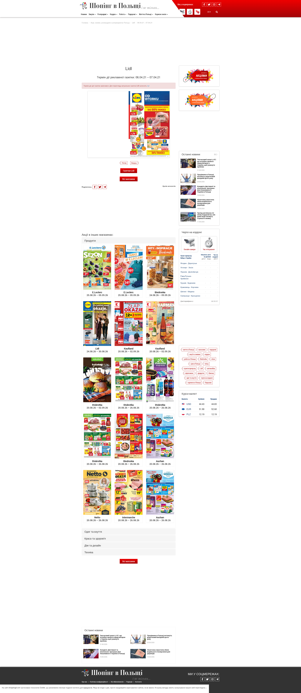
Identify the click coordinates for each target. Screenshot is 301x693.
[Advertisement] (150, 44)
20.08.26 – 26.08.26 (128, 406)
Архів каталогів (169, 186)
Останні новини (191, 154)
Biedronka (203, 359)
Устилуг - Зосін (186, 267)
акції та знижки (194, 354)
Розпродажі (102, 14)
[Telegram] (219, 4)
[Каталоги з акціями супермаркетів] (197, 12)
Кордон (113, 14)
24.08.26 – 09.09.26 (160, 294)
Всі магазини (128, 178)
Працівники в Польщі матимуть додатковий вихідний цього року (159, 637)
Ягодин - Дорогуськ (188, 263)
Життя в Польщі (145, 14)
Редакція (129, 682)
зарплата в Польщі (194, 382)
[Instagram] (214, 4)
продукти (201, 373)
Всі (215, 154)
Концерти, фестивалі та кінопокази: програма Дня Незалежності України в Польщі (112, 652)
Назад (124, 163)
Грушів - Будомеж (187, 283)
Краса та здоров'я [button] (95, 538)
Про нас (84, 682)
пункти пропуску (190, 368)
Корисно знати (161, 14)
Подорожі (132, 14)
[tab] (128, 240)
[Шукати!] (216, 11)
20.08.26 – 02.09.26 (128, 350)
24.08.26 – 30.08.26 (97, 350)
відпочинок (189, 373)
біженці (211, 373)
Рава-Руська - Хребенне (186, 277)
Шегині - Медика (187, 291)
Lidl (201, 368)
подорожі (213, 349)
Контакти (138, 682)
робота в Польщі (190, 359)
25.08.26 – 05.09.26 (97, 294)
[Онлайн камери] (182, 12)
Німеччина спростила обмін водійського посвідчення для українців (158, 652)
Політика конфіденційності (99, 682)
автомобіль (211, 368)
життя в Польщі (188, 349)
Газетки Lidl (128, 170)
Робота (122, 14)
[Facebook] (204, 4)
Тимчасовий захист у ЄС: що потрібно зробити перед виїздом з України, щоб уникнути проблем (112, 638)
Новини (84, 14)
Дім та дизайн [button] (92, 545)
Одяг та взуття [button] (93, 531)
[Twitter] (209, 4)
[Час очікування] (190, 12)
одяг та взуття (191, 378)
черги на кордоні (207, 378)
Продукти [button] (90, 240)
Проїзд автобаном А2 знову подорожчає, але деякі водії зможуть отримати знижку (206, 215)
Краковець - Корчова (189, 287)
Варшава (208, 382)
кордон (207, 354)
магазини (201, 349)
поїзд (206, 364)
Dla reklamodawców (117, 682)
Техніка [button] (88, 552)
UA (208, 12)
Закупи (91, 14)
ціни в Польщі (195, 364)
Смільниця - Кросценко (190, 296)
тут (148, 86)
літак (213, 359)
